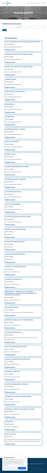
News (11, 436)
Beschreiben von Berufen (12, 371)
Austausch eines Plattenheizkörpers (15, 254)
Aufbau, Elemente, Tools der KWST (15, 91)
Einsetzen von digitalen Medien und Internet (17, 359)
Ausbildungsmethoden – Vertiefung (15, 129)
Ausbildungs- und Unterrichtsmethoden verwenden (19, 409)
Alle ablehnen (14, 468)
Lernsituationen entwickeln (13, 191)
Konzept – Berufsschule (12, 141)
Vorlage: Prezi (9, 421)
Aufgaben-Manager (10, 79)
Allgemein (11, 44)
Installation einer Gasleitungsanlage (15, 229)
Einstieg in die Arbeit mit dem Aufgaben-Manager (19, 54)
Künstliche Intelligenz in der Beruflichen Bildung (19, 320)
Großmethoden (9, 116)
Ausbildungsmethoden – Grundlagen (15, 179)
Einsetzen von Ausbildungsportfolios (15, 266)
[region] (15, 463)
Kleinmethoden (9, 104)
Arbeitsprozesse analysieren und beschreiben (18, 216)
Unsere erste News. (10, 434)
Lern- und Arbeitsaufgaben (12, 204)
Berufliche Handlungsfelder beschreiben (16, 166)
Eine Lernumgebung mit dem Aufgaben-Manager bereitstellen (22, 42)
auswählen (7, 468)
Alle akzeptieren (22, 468)
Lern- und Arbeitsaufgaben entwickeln (16, 346)
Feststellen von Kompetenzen (13, 279)
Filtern (4, 30)
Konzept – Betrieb (10, 154)
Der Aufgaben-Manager (11, 307)
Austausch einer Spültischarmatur (15, 241)
